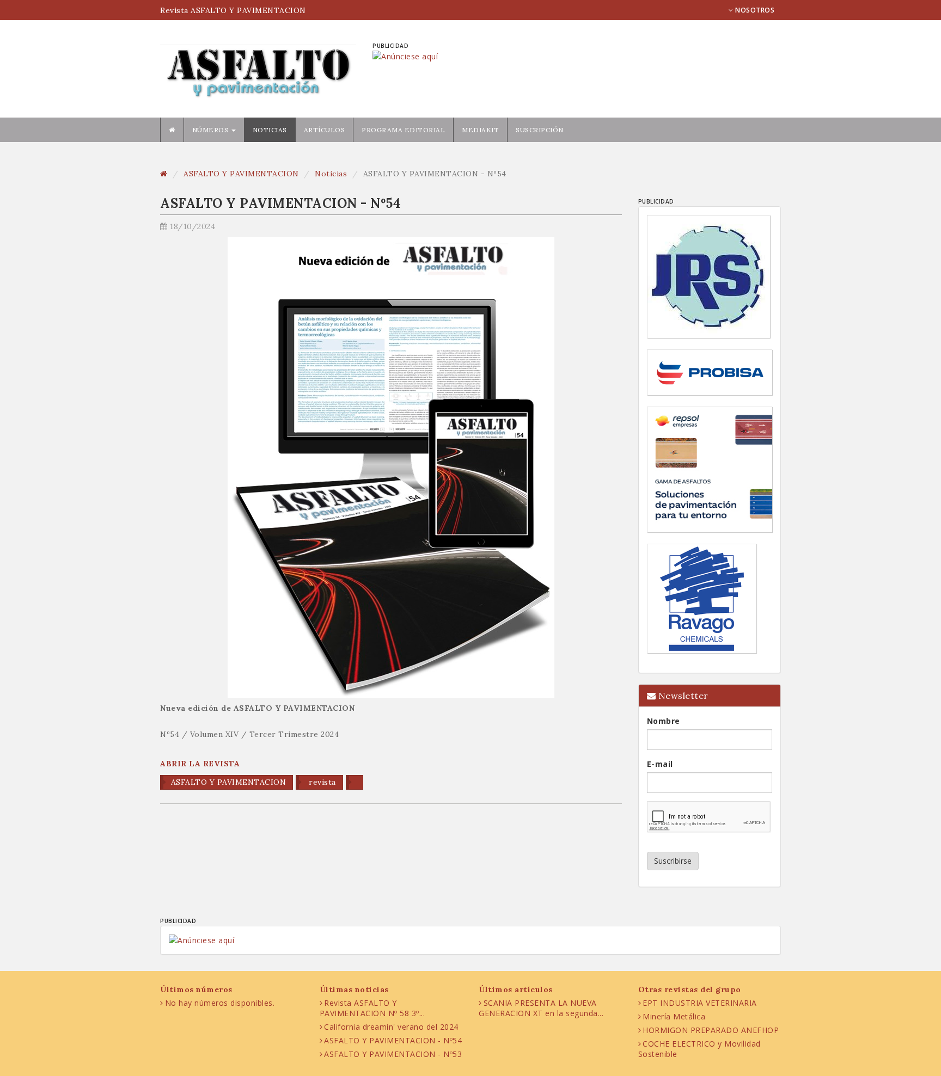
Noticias (270, 130)
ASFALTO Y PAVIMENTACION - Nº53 (393, 1054)
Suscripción (540, 130)
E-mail (660, 764)
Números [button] (211, 130)
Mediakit (480, 130)
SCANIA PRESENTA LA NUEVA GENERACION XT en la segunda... (541, 1008)
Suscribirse (673, 861)
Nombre (663, 721)
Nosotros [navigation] (754, 10)
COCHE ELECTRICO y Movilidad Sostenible (699, 1048)
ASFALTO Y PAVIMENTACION (241, 174)
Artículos (324, 130)
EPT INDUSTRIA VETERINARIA (700, 1003)
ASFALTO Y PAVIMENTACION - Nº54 (393, 1040)
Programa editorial (403, 130)
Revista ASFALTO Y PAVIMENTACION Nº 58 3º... (372, 1008)
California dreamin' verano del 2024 (391, 1027)
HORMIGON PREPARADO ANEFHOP (711, 1030)
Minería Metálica (674, 1016)
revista (321, 782)
